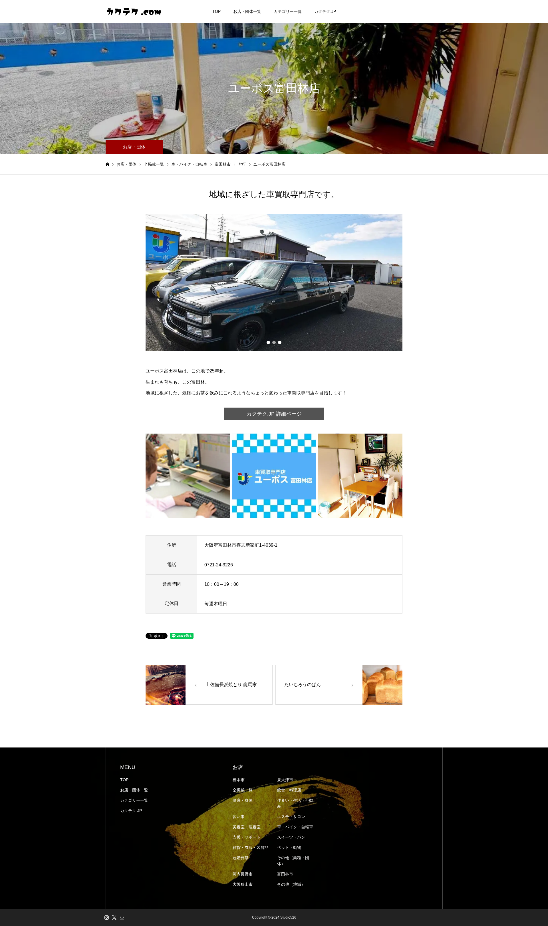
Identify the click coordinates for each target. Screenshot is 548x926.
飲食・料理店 (289, 790)
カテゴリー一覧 (288, 11)
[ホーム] (107, 164)
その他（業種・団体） (293, 860)
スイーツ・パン (291, 837)
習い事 (239, 816)
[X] (114, 917)
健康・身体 (243, 800)
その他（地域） (291, 884)
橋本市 (239, 779)
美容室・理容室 (247, 827)
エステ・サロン (291, 816)
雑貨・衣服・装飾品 (251, 847)
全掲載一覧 (243, 790)
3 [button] (279, 342)
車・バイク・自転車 (295, 827)
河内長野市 (243, 874)
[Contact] (122, 917)
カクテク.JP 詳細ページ (274, 414)
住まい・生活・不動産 (295, 803)
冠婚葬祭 (241, 857)
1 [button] (268, 342)
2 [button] (274, 342)
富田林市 (285, 874)
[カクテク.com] (134, 11)
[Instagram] (106, 917)
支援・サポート (247, 837)
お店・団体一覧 (247, 11)
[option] (274, 282)
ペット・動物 (289, 847)
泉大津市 (285, 779)
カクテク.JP (325, 11)
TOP (216, 11)
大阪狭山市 (243, 884)
